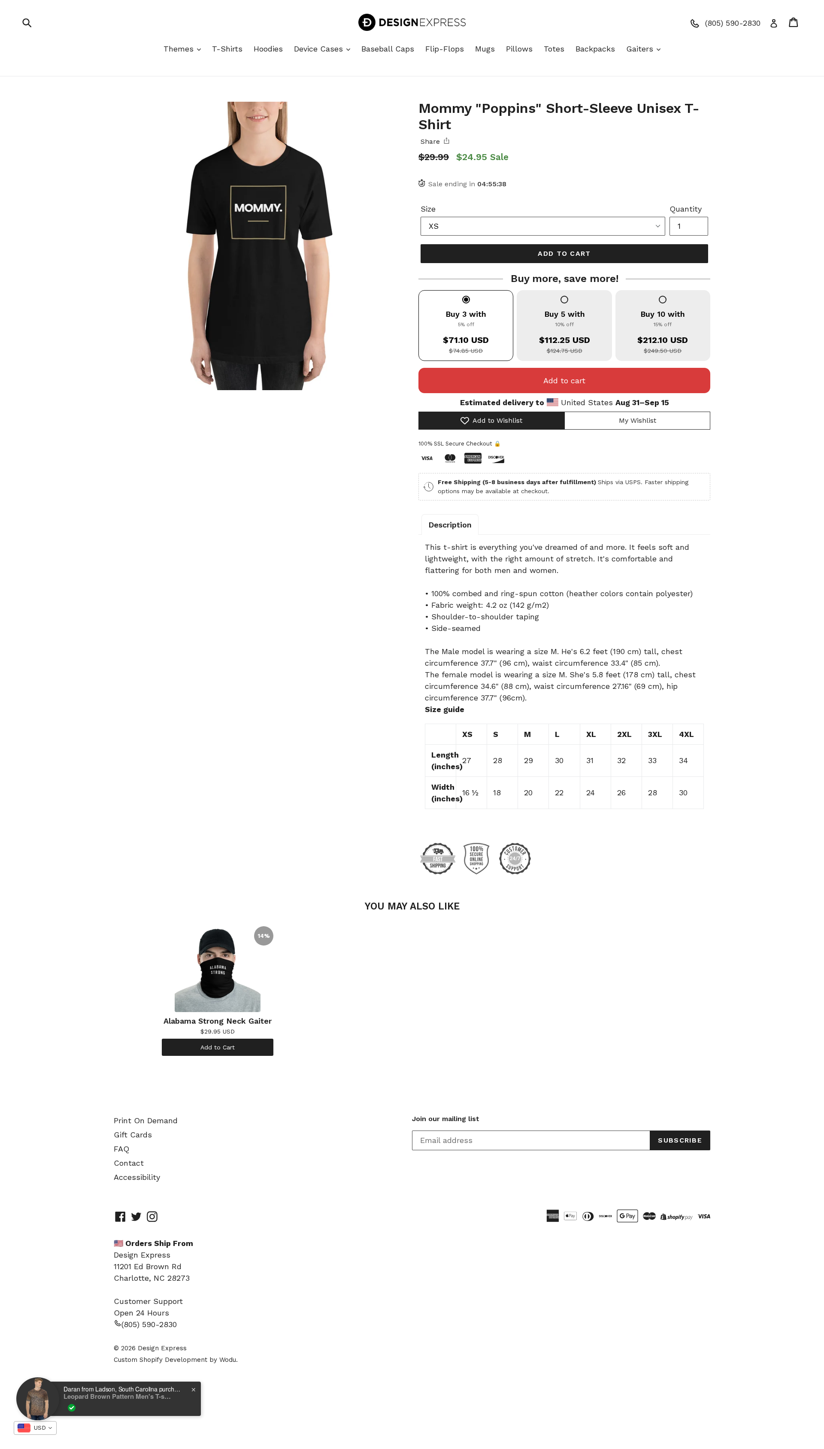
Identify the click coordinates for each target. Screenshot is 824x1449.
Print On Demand (146, 1120)
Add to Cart (217, 1047)
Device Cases (319, 48)
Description (450, 524)
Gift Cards (133, 1134)
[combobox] (35, 1428)
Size (428, 208)
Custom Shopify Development (160, 1360)
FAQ (121, 1148)
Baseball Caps (387, 48)
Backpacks (595, 48)
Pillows (519, 48)
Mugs (485, 48)
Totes (554, 48)
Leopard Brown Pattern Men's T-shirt (117, 1396)
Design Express (162, 1348)
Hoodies (268, 48)
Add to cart (564, 380)
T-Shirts (227, 48)
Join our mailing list (445, 1119)
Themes (180, 48)
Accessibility (137, 1177)
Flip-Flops (444, 48)
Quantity (686, 208)
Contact (129, 1162)
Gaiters (641, 48)
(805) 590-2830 (149, 1324)
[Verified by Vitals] (72, 1408)
